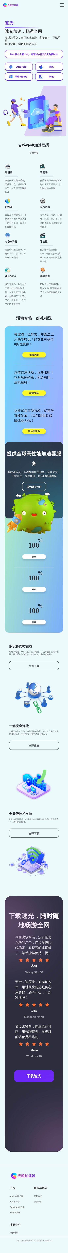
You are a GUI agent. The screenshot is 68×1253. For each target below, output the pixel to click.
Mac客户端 (15, 1212)
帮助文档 (14, 1233)
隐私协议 (38, 1196)
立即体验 (34, 745)
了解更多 (34, 153)
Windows (21, 76)
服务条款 (38, 1201)
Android (21, 66)
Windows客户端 (17, 1207)
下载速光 (34, 1076)
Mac (51, 76)
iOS (51, 66)
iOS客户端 (14, 1201)
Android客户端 (16, 1196)
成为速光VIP (34, 486)
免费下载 (34, 666)
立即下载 (34, 833)
